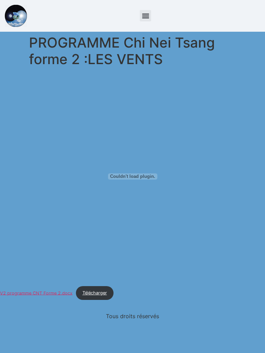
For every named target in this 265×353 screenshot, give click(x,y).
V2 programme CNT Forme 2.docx (36, 292)
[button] (145, 15)
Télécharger (94, 292)
